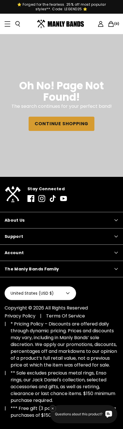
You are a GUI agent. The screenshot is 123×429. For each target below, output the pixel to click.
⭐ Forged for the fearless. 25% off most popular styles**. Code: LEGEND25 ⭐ (61, 6)
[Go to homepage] (61, 24)
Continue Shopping (62, 123)
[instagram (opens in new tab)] (41, 198)
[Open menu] (7, 24)
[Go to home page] (13, 194)
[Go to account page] (101, 24)
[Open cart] (111, 24)
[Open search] (18, 24)
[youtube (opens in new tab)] (63, 198)
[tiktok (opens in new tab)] (52, 198)
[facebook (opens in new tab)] (30, 198)
